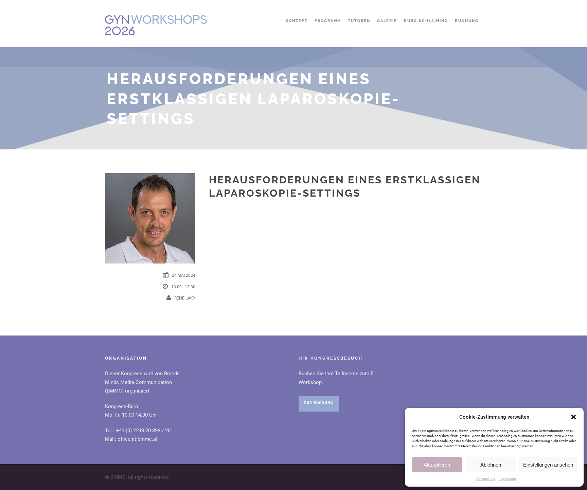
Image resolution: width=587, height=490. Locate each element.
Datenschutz (485, 478)
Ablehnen (490, 465)
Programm (328, 21)
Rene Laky (184, 298)
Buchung (467, 21)
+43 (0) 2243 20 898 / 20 (143, 431)
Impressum (507, 478)
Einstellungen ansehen (548, 465)
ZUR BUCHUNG (319, 403)
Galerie (387, 21)
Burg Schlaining (426, 21)
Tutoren (359, 21)
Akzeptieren (437, 465)
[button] (573, 417)
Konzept (297, 21)
